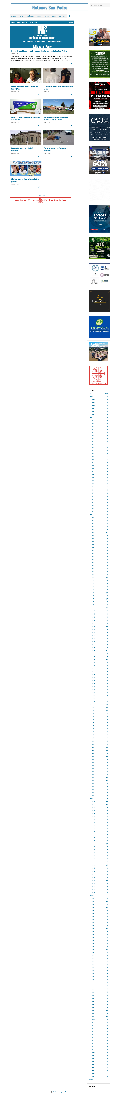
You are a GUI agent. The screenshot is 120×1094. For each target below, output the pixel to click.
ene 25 (93, 1004)
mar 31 (93, 801)
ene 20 (93, 1019)
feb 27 (93, 901)
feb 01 (93, 980)
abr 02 (93, 792)
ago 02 (93, 411)
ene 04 (93, 1067)
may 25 (93, 629)
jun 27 (93, 526)
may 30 (93, 614)
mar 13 (93, 856)
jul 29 (93, 426)
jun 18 (93, 553)
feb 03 (93, 974)
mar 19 (93, 838)
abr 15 (93, 753)
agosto (91, 396)
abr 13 (93, 759)
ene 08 (93, 1055)
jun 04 (93, 596)
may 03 (93, 695)
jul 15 (93, 469)
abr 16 (93, 750)
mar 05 (93, 880)
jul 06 (93, 496)
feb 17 (93, 931)
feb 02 (93, 977)
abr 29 (93, 711)
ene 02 (93, 1073)
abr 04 (93, 786)
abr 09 (93, 771)
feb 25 (93, 907)
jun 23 (93, 538)
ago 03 (93, 408)
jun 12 (93, 571)
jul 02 (93, 508)
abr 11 (93, 765)
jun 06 (93, 590)
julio (91, 417)
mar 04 (93, 883)
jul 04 (93, 502)
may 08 (93, 680)
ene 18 (93, 1025)
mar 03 (93, 886)
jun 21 (93, 544)
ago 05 (93, 402)
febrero (91, 895)
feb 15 (93, 937)
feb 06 (93, 965)
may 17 (93, 653)
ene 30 (93, 989)
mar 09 (93, 868)
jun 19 (93, 550)
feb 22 (93, 916)
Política (21, 16)
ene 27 (93, 998)
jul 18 (93, 460)
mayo (91, 608)
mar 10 (93, 865)
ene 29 (93, 992)
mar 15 (93, 850)
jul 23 (93, 444)
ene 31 (93, 986)
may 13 (93, 665)
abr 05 (93, 783)
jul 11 (93, 481)
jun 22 (93, 541)
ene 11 (93, 1046)
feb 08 (93, 959)
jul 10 (93, 484)
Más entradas (42, 195)
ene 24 (93, 1007)
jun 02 (93, 602)
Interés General (30, 16)
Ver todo (71, 22)
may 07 (93, 683)
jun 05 (93, 593)
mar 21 (93, 832)
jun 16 (93, 559)
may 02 (93, 698)
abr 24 (93, 726)
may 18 (93, 650)
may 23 (93, 635)
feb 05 (93, 968)
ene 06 (93, 1061)
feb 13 (93, 943)
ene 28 (93, 995)
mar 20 (93, 835)
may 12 (93, 668)
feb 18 (93, 928)
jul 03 (93, 505)
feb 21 (93, 919)
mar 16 (93, 847)
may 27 (93, 623)
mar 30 (93, 804)
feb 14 (93, 940)
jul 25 (93, 438)
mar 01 (93, 892)
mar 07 (93, 874)
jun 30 (93, 517)
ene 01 (93, 1076)
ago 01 (93, 414)
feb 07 (93, 962)
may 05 (93, 689)
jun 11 (93, 574)
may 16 (93, 656)
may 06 (93, 686)
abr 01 (93, 795)
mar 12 (93, 859)
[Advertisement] (80, 50)
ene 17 (93, 1028)
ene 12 (93, 1043)
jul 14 (93, 472)
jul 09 (93, 487)
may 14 (93, 662)
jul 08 (93, 490)
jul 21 (93, 450)
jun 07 (93, 587)
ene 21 (93, 1016)
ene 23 (93, 1010)
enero (91, 983)
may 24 (93, 632)
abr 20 (93, 738)
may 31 (93, 611)
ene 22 (93, 1013)
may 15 (93, 659)
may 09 (93, 677)
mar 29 (93, 807)
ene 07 (93, 1058)
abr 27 (93, 717)
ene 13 (93, 1040)
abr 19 (93, 741)
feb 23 (93, 913)
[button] (72, 64)
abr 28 (93, 714)
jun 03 (93, 599)
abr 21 (93, 735)
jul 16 (93, 466)
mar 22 (93, 829)
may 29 (93, 617)
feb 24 (93, 910)
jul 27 (93, 432)
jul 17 (93, 463)
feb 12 (93, 946)
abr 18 (93, 744)
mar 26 (93, 816)
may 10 (93, 674)
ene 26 (93, 1001)
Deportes (39, 16)
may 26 (93, 626)
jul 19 (93, 457)
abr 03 (93, 789)
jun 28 (93, 523)
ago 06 (93, 399)
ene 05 (93, 1064)
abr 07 (93, 777)
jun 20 (93, 547)
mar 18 (93, 841)
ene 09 (93, 1052)
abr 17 (93, 747)
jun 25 (93, 532)
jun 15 (93, 562)
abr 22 (93, 732)
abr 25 (93, 723)
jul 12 (93, 478)
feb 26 (93, 904)
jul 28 (93, 429)
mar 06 (93, 877)
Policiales (13, 16)
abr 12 (93, 762)
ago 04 (93, 405)
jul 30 (93, 423)
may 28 (93, 620)
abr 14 (93, 756)
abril (91, 705)
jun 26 (93, 529)
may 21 (93, 641)
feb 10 (93, 953)
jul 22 (93, 447)
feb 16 (93, 934)
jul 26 (93, 435)
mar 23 (93, 825)
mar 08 (93, 871)
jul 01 (93, 511)
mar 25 (93, 819)
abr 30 (93, 708)
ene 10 (93, 1049)
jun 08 (93, 584)
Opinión (47, 16)
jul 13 (93, 475)
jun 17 (93, 556)
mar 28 (93, 810)
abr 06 (93, 780)
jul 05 (93, 499)
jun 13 (93, 568)
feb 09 (93, 956)
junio (91, 514)
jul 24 (93, 441)
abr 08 (93, 774)
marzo (91, 798)
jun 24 (93, 535)
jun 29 (93, 520)
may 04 (93, 692)
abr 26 (93, 720)
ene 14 (93, 1037)
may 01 (93, 701)
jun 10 (93, 578)
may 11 (93, 671)
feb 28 (93, 898)
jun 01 (93, 605)
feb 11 (93, 949)
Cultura (54, 16)
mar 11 (93, 862)
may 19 (93, 647)
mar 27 (93, 813)
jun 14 (93, 565)
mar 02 (93, 889)
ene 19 (93, 1022)
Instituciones (62, 16)
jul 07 (93, 493)
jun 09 (93, 581)
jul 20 (93, 454)
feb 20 (93, 922)
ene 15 (93, 1034)
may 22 (93, 638)
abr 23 (93, 729)
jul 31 (93, 420)
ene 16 (93, 1031)
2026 (90, 393)
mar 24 (93, 822)
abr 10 (93, 768)
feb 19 (93, 925)
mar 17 (93, 844)
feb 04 (93, 971)
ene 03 (93, 1070)
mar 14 (93, 853)
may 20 (93, 644)
